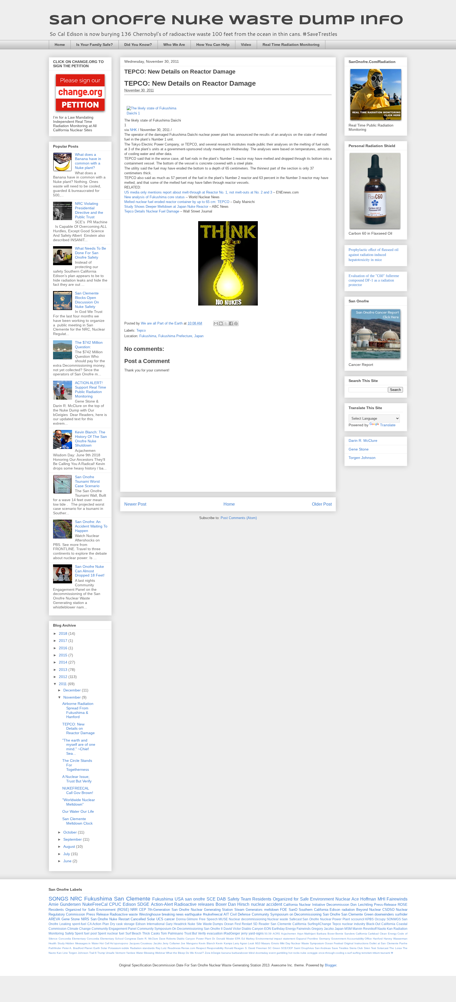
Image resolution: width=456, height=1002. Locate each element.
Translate (388, 425)
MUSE (223, 919)
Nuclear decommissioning (248, 919)
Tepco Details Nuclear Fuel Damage (151, 211)
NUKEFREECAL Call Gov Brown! (77, 790)
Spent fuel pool (86, 933)
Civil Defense (240, 914)
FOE (283, 910)
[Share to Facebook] (231, 323)
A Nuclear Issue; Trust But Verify (77, 779)
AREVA (54, 919)
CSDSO (388, 910)
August (69, 846)
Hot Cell (104, 943)
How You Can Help (213, 44)
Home (60, 44)
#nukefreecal (212, 914)
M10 (257, 943)
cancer (169, 919)
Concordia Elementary (72, 938)
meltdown (271, 910)
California (361, 933)
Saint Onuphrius (304, 948)
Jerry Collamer (171, 943)
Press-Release (385, 905)
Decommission (337, 905)
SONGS (58, 898)
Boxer (221, 904)
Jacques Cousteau (141, 943)
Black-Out (373, 924)
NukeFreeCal (95, 904)
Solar (151, 919)
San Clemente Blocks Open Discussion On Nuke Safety (87, 299)
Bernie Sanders (345, 933)
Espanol (301, 938)
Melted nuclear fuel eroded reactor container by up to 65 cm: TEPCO (176, 202)
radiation (348, 910)
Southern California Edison (319, 910)
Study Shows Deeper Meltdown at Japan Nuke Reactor (166, 207)
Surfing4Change (319, 924)
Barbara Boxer (326, 933)
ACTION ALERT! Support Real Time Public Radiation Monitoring (90, 389)
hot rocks (294, 952)
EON (267, 928)
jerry (244, 933)
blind (252, 952)
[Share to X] (226, 323)
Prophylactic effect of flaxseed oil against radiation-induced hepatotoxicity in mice (373, 254)
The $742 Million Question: (89, 344)
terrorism (367, 952)
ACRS (276, 933)
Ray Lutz (161, 948)
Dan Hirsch (238, 904)
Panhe (403, 943)
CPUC (115, 904)
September (73, 839)
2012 (63, 677)
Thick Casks (151, 933)
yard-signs (256, 933)
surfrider (401, 914)
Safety (69, 933)
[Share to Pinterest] (236, 323)
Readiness (174, 948)
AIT (226, 914)
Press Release (97, 914)
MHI (381, 899)
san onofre (195, 899)
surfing (357, 952)
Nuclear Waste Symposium (307, 943)
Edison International (150, 924)
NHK (133, 130)
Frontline (312, 938)
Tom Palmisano (172, 933)
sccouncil (357, 919)
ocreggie (312, 952)
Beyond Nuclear (368, 910)
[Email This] (215, 323)
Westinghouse (150, 914)
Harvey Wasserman (395, 938)
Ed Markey (248, 938)
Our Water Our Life (78, 811)
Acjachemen (288, 933)
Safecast (295, 919)
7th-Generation (159, 910)
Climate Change (79, 928)
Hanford (378, 938)
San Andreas (323, 948)
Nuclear (342, 899)
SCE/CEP (287, 948)
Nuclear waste (277, 919)
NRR (133, 910)
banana (226, 952)
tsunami (385, 952)
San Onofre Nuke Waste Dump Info (226, 20)
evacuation (215, 933)
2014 (63, 662)
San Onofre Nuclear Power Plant (326, 919)
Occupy (380, 919)
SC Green (274, 948)
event (272, 952)
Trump (101, 952)
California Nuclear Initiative (304, 905)
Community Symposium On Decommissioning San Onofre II (179, 928)
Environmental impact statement (275, 938)
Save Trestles (340, 948)
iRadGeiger (232, 933)
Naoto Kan (385, 928)
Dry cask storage (122, 924)
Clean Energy (388, 933)
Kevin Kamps (224, 943)
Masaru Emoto (270, 943)
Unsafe (110, 952)
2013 (63, 669)
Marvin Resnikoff (365, 928)
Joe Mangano (189, 943)
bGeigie (216, 952)
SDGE (143, 904)
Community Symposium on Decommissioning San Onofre (296, 914)
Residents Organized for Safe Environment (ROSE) (89, 910)
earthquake (193, 914)
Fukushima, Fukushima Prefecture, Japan (171, 336)
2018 (63, 633)
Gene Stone (359, 449)
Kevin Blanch (207, 943)
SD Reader (261, 924)
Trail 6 (93, 952)
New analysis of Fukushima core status (154, 197)
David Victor (232, 928)
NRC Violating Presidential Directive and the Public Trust (89, 210)
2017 (63, 640)
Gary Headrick (176, 924)
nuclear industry (353, 924)
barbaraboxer (240, 952)
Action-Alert (162, 904)
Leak (251, 943)
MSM (348, 928)
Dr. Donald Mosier (223, 938)
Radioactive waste (124, 914)
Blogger (330, 965)
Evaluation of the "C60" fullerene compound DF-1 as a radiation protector (374, 280)
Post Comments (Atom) (239, 518)
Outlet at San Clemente (383, 943)
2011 (63, 684)
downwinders (384, 914)
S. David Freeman (256, 948)
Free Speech (208, 919)
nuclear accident (266, 904)
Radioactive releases (194, 904)
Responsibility (215, 948)
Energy (291, 928)
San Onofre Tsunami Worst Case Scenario (87, 481)
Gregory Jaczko (322, 928)
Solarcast (382, 948)
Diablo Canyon (252, 928)
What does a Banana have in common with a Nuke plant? (88, 161)
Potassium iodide (118, 948)
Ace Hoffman (364, 899)
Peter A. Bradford (73, 948)
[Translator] (319, 99)
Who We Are (174, 44)
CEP (142, 910)
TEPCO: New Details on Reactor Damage (179, 71)
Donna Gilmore (187, 919)
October (70, 832)
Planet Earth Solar (95, 948)
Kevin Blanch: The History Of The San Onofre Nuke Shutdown (91, 438)
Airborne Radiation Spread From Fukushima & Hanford (77, 710)
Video (246, 44)
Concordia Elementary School (105, 938)
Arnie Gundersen (65, 904)
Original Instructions (356, 943)
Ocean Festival (334, 943)
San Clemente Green (357, 914)
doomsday (261, 952)
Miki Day (285, 943)
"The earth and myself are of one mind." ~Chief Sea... (78, 747)
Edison (129, 904)
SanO (293, 910)
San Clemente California (288, 924)
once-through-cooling (331, 952)
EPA (237, 938)
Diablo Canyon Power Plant (194, 938)
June (68, 861)
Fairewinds (397, 899)
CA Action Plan (98, 924)
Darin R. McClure (363, 440)
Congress (130, 938)
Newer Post (135, 504)
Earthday (278, 928)
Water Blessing (145, 952)
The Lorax (395, 948)
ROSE (402, 905)
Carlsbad (373, 933)
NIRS (85, 919)
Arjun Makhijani (306, 933)
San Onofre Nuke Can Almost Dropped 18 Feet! (89, 571)
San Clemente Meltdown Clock (77, 821)
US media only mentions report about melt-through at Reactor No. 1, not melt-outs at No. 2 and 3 (198, 192)
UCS (159, 919)
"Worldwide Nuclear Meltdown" (78, 802)
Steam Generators (248, 910)
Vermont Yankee (125, 952)
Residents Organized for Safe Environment (293, 899)
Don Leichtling (361, 905)
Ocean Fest (232, 924)
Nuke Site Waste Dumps (205, 924)
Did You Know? (138, 44)
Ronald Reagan (234, 948)
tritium (376, 952)
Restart (247, 924)
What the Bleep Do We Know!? (185, 952)
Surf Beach (133, 933)
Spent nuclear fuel (111, 933)
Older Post (322, 504)
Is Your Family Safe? (94, 44)
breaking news (173, 914)
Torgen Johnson (362, 458)
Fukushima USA (167, 899)
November (72, 697)
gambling (282, 952)
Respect (201, 948)
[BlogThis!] (221, 323)
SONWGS (394, 919)
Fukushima (98, 898)
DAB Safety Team (234, 899)
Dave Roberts (167, 938)
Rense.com (188, 948)
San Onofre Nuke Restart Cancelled (118, 919)
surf (349, 952)
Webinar (160, 952)
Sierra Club (356, 948)
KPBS (369, 919)
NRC (76, 898)
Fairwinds (304, 928)
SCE (211, 899)
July (67, 854)
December (72, 690)
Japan (339, 928)
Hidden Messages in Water (82, 943)
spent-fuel (79, 924)
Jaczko (157, 943)
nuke (303, 952)
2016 (63, 648)
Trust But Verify (195, 933)
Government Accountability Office (351, 938)
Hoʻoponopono (119, 943)
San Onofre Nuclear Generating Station (202, 910)
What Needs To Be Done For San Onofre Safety (90, 252)
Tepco (141, 330)
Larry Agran (240, 943)
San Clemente (132, 898)
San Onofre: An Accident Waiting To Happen (91, 526)
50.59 (268, 933)
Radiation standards (142, 948)
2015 (63, 655)
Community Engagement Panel (114, 928)
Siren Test (370, 948)
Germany (324, 938)
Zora (207, 952)
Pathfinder (55, 948)
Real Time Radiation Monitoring (291, 44)
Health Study (57, 943)
